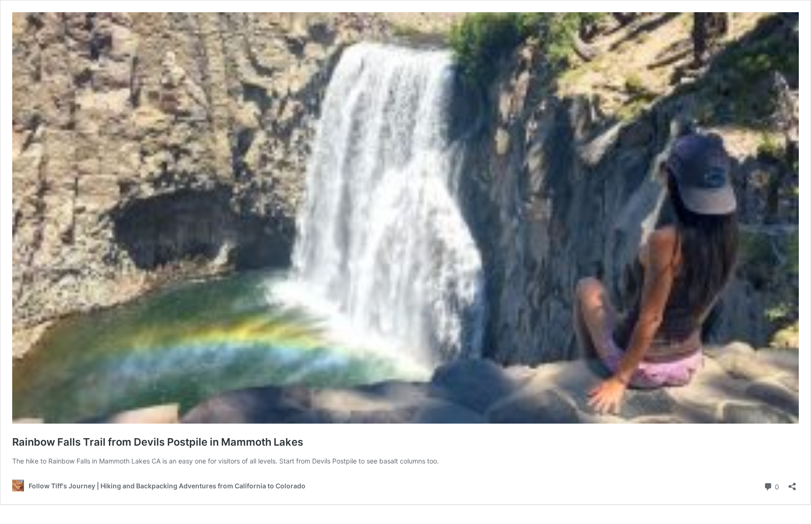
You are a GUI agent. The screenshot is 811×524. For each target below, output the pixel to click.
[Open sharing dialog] (792, 483)
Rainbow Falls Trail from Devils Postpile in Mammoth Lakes (157, 442)
